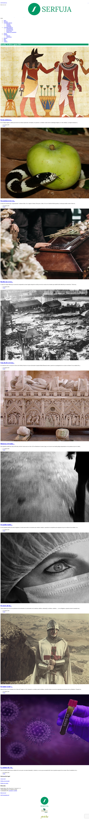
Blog (4, 126)
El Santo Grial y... (7, 686)
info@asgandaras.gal (5, 795)
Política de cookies (4, 783)
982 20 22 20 (3, 792)
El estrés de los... (6, 605)
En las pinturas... (6, 120)
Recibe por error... (7, 282)
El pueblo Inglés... (6, 525)
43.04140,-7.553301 (13, 790)
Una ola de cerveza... (7, 363)
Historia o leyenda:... (7, 444)
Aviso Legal (3, 778)
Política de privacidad (5, 781)
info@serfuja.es (4, 2)
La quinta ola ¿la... (7, 767)
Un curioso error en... (8, 201)
